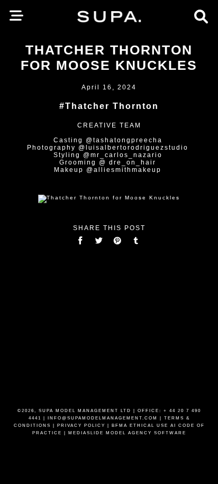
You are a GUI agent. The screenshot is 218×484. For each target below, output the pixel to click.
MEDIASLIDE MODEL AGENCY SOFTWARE (127, 433)
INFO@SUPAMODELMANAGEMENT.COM (103, 418)
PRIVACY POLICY (81, 425)
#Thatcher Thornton (109, 106)
